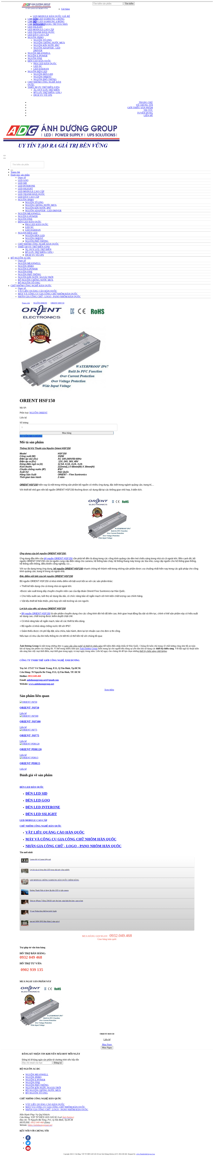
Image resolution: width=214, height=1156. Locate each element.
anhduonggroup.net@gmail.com (43, 680)
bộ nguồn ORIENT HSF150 (58, 558)
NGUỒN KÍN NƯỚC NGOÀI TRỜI (43, 1087)
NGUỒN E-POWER (35, 1079)
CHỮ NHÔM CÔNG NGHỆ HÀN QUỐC (31, 285)
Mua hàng (66, 433)
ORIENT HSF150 (57, 303)
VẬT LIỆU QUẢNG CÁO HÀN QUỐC (45, 1104)
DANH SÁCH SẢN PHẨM (35, 14)
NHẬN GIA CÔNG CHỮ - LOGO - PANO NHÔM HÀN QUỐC (56, 1109)
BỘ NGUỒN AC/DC (21, 258)
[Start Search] (12, 170)
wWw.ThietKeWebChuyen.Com (145, 1154)
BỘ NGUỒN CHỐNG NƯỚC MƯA (43, 1090)
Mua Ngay (107, 1044)
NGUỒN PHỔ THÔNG (37, 1085)
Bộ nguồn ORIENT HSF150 (36, 613)
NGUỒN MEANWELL (36, 1074)
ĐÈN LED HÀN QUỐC (32, 787)
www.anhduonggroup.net (41, 684)
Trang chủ (15, 172)
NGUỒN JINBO (33, 1077)
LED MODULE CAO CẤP (33, 820)
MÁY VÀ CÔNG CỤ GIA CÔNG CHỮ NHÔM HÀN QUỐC (55, 1107)
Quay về (22, 177)
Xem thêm (109, 690)
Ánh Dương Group (89, 648)
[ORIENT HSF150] (64, 350)
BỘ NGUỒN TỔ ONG (36, 1093)
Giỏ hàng (65, 9)
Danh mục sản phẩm (20, 175)
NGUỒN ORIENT (40, 303)
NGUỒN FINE (32, 1082)
